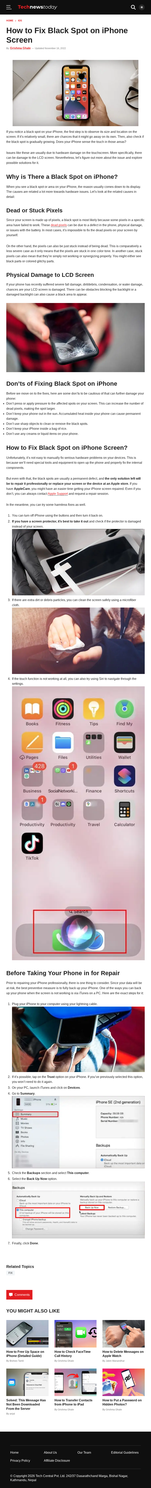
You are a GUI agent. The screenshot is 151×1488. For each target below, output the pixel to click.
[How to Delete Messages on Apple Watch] (123, 1334)
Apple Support (58, 493)
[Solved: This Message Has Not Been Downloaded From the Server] (27, 1382)
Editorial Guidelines (125, 1452)
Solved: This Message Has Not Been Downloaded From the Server (26, 1404)
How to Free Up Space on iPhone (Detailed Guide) (25, 1354)
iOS (20, 20)
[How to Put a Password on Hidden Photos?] (123, 1382)
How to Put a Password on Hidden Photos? (122, 1402)
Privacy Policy (20, 1460)
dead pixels (59, 225)
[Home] (37, 7)
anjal (12, 1413)
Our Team (84, 1452)
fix (10, 1272)
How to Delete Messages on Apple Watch (123, 1354)
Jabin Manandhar (115, 1360)
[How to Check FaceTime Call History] (75, 1334)
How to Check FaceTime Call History (72, 1354)
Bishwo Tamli (17, 1360)
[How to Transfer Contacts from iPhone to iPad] (75, 1382)
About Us (50, 1452)
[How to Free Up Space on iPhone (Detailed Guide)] (27, 1334)
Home (9, 20)
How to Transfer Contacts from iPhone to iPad (73, 1402)
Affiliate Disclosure (57, 1460)
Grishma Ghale (20, 48)
